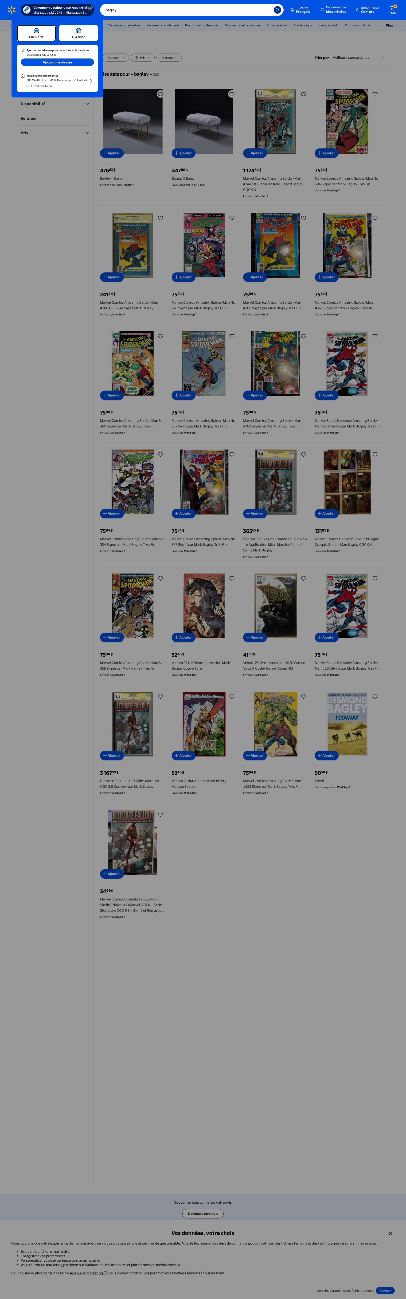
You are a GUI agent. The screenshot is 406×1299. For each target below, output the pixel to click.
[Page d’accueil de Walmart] (12, 10)
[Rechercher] (277, 10)
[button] (334, 10)
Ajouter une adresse (57, 62)
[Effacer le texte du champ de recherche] (266, 10)
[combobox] (192, 10)
